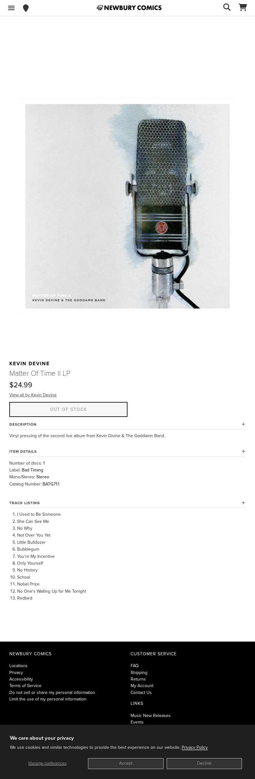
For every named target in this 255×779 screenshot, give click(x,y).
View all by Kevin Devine (33, 395)
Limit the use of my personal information (47, 699)
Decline (204, 763)
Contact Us (141, 692)
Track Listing (24, 503)
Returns (138, 679)
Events (137, 722)
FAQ (135, 665)
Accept (125, 763)
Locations (18, 665)
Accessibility (21, 679)
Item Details (23, 451)
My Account (142, 685)
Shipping (139, 672)
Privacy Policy (195, 747)
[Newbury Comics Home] (129, 8)
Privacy (16, 672)
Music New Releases (151, 715)
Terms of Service (25, 685)
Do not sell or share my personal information (52, 692)
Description (23, 424)
